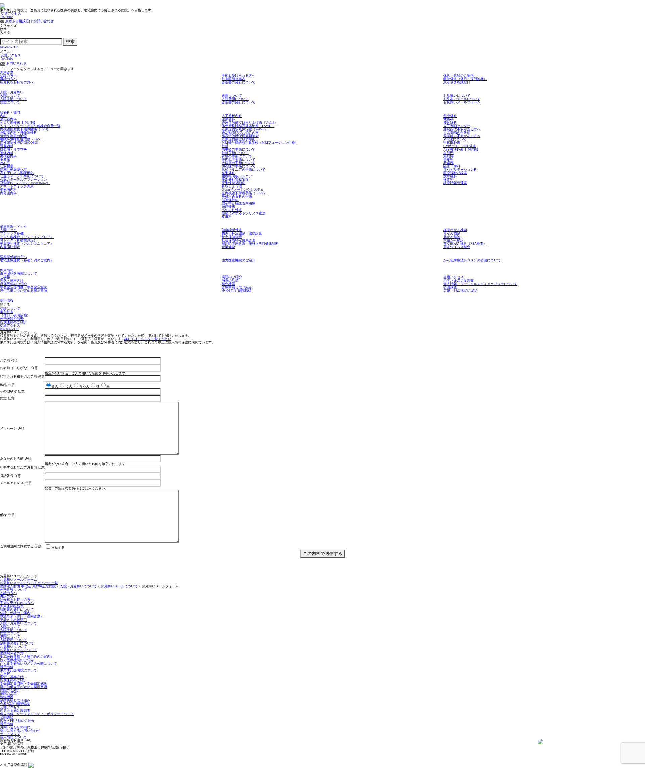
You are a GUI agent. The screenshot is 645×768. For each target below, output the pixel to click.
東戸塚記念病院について (18, 273)
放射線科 (450, 122)
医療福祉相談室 (455, 173)
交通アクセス (10, 13)
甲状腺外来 (451, 142)
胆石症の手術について (238, 166)
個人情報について (13, 737)
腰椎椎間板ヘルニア (237, 176)
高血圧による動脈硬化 (17, 173)
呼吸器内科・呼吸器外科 (18, 132)
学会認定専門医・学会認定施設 (23, 287)
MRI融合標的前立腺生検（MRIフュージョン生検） (260, 142)
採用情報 (6, 270)
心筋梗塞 (6, 166)
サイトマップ (10, 734)
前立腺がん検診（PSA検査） (465, 243)
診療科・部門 (10, 112)
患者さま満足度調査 (458, 280)
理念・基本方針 (12, 280)
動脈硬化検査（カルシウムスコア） (27, 243)
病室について (10, 102)
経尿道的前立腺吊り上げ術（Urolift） (250, 122)
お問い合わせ (16, 63)
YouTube (6, 17)
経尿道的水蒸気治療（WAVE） (245, 129)
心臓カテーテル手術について (22, 176)
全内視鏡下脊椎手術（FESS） (244, 193)
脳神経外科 (230, 200)
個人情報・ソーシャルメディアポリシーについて (480, 284)
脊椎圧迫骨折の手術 (237, 196)
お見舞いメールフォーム (461, 102)
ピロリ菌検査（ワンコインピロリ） (27, 237)
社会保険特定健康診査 (238, 240)
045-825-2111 (9, 47)
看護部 (448, 163)
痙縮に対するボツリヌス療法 (243, 213)
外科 (225, 146)
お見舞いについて (456, 95)
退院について (232, 95)
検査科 (448, 179)
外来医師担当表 (233, 79)
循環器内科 (8, 156)
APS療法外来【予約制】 (461, 149)
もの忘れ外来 (232, 210)
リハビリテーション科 (460, 169)
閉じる (5, 304)
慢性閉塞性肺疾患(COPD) (19, 142)
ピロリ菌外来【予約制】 (18, 122)
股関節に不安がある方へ (461, 136)
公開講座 (450, 287)
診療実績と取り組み (237, 287)
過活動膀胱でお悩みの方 (240, 132)
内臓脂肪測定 (10, 247)
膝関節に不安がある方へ (461, 129)
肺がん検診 (451, 237)
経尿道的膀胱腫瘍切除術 (240, 136)
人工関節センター (456, 126)
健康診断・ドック (13, 226)
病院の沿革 (230, 280)
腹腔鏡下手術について (238, 159)
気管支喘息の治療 (13, 136)
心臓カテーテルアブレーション (23, 179)
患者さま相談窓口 (456, 82)
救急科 (448, 119)
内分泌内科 (8, 193)
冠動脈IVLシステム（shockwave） (25, 183)
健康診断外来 (232, 230)
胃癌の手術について (237, 156)
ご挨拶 (5, 277)
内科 (3, 116)
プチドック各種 (12, 233)
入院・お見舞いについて (18, 623)
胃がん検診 (451, 233)
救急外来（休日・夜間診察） (465, 79)
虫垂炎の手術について (238, 149)
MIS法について (454, 139)
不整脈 (5, 159)
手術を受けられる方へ (238, 75)
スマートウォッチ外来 (17, 186)
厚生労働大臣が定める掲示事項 (23, 290)
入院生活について (13, 99)
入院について (10, 95)
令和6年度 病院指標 (236, 290)
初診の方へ (8, 75)
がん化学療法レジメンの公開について (472, 260)
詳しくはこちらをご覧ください (147, 339)
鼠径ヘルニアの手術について (243, 169)
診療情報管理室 (455, 183)
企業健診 (228, 247)
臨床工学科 (451, 166)
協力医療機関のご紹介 (238, 260)
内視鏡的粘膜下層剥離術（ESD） (25, 129)
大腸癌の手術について (238, 163)
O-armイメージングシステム (243, 189)
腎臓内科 (6, 146)
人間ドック (8, 230)
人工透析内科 (232, 116)
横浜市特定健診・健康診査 (242, 233)
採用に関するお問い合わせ (20, 730)
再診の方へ (8, 79)
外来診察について (13, 589)
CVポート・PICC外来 (459, 146)
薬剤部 (448, 156)
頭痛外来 (228, 206)
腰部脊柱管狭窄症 (235, 179)
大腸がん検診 (453, 240)
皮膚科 (227, 216)
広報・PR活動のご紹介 (460, 290)
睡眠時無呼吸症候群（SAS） (21, 139)
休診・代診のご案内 (458, 75)
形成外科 (450, 116)
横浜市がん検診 (455, 230)
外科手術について (235, 153)
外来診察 (6, 72)
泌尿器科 (228, 119)
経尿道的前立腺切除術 (238, 139)
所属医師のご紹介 (13, 284)
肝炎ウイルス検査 (456, 247)
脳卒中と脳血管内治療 (238, 203)
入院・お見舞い (12, 92)
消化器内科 (8, 119)
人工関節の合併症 (456, 132)
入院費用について (235, 99)
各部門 (448, 153)
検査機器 (228, 284)
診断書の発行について (238, 82)
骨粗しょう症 (232, 186)
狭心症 (5, 163)
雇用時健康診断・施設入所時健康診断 (250, 243)
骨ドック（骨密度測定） (18, 240)
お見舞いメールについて (461, 99)
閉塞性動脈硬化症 (13, 169)
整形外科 (228, 173)
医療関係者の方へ (13, 257)
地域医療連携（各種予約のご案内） (27, 260)
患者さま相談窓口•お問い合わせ (29, 21)
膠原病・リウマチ (13, 149)
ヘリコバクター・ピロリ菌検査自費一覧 (30, 126)
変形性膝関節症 (233, 183)
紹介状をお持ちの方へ (17, 82)
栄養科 (448, 159)
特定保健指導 (232, 237)
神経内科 (6, 153)
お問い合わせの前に (15, 727)
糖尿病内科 (8, 189)
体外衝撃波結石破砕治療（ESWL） (248, 126)
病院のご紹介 (232, 277)
